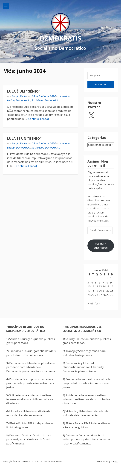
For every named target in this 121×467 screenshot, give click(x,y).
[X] (91, 115)
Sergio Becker (20, 96)
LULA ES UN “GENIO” (24, 138)
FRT (116, 461)
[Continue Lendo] (38, 119)
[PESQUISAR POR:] (100, 75)
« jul (90, 303)
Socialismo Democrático (46, 100)
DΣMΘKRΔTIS (60, 38)
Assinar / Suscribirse (101, 245)
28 (104, 295)
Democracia (23, 100)
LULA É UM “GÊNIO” (23, 91)
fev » (97, 303)
